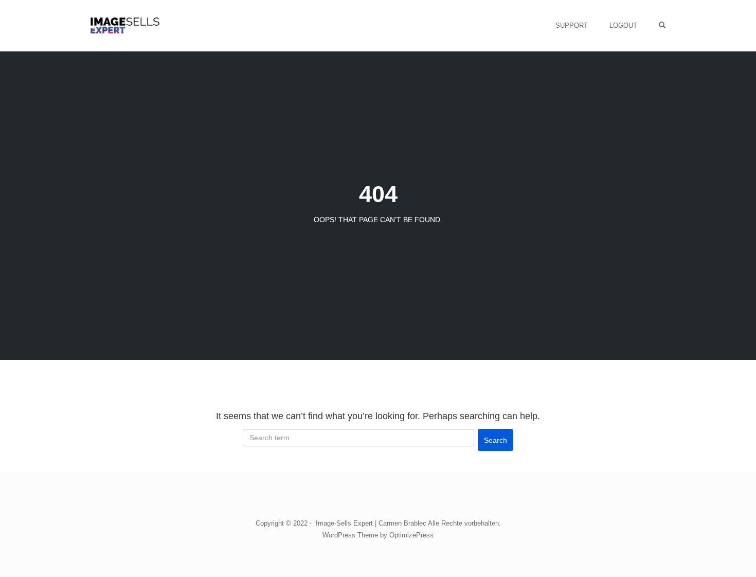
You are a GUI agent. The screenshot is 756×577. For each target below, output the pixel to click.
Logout (623, 25)
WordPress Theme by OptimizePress (378, 535)
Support (571, 25)
